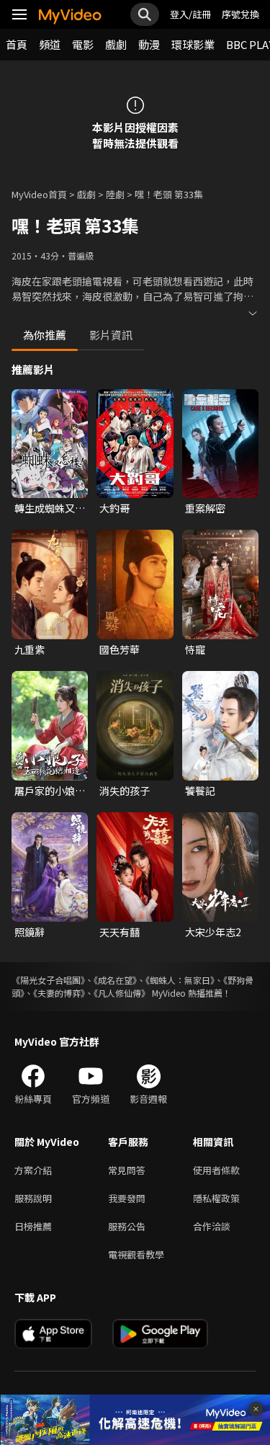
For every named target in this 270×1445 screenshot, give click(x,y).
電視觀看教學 (136, 1254)
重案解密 (205, 508)
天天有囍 (119, 932)
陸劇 (115, 194)
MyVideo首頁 (39, 194)
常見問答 (126, 1170)
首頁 (16, 44)
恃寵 (195, 649)
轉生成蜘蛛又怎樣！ (49, 508)
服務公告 (126, 1226)
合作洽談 (211, 1226)
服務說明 (33, 1198)
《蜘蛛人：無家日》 (180, 980)
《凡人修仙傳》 (122, 993)
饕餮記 (200, 790)
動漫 (149, 44)
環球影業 (193, 44)
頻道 (49, 44)
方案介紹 (33, 1170)
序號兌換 (240, 14)
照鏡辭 (29, 932)
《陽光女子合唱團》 (48, 980)
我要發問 (126, 1198)
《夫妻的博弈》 (59, 993)
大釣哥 (114, 508)
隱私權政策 (216, 1198)
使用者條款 (216, 1170)
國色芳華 (119, 649)
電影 (83, 44)
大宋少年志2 (213, 932)
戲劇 (116, 44)
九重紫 (29, 649)
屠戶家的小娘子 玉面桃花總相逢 (49, 790)
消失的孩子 (124, 790)
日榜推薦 (33, 1226)
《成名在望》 (115, 980)
